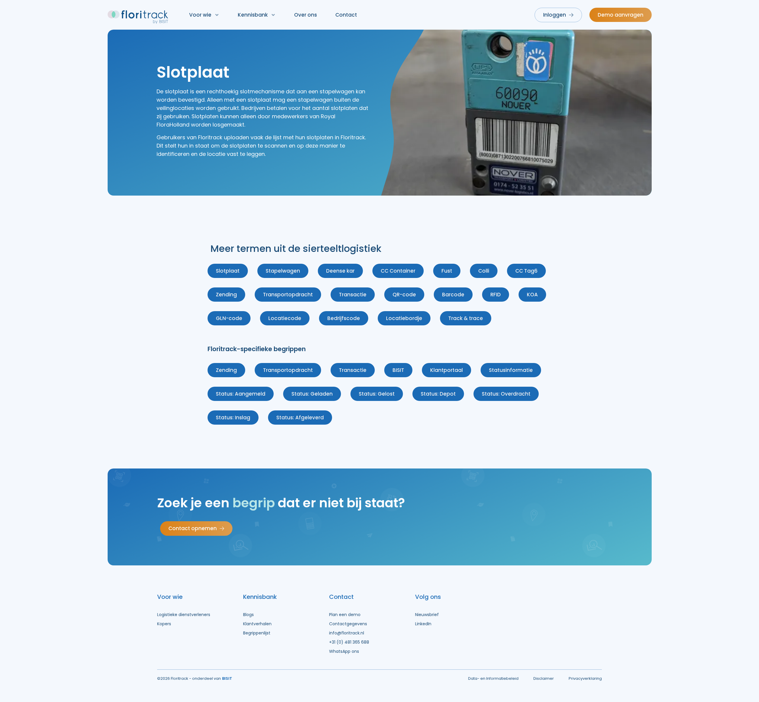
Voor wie (200, 14)
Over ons (305, 14)
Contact (346, 14)
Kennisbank (253, 14)
